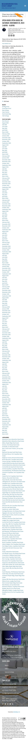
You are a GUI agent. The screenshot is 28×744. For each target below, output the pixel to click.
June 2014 (4, 388)
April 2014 (4, 391)
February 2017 (6, 329)
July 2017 (4, 320)
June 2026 (4, 126)
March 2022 (5, 220)
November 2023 (6, 183)
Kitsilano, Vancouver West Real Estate (12, 518)
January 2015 (5, 375)
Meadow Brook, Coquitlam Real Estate (12, 529)
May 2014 (4, 390)
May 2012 (4, 430)
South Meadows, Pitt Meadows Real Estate (13, 572)
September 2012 (6, 425)
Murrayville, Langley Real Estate (10, 537)
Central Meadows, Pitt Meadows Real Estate (13, 470)
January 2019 (5, 288)
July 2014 (4, 386)
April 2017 (4, 325)
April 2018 (4, 305)
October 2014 (5, 380)
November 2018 (6, 292)
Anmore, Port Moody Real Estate (10, 445)
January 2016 (5, 353)
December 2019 (6, 268)
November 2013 (6, 401)
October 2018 (5, 294)
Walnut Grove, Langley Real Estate (11, 581)
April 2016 (4, 347)
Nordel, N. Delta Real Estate (9, 540)
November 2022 (6, 205)
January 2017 (5, 331)
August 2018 (5, 298)
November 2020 (6, 248)
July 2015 (4, 364)
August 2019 (5, 275)
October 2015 (5, 358)
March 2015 (5, 371)
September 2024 (6, 165)
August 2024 (5, 167)
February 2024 (6, 178)
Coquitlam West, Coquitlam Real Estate (12, 485)
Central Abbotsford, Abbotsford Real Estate (13, 465)
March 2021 (5, 240)
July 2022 (4, 213)
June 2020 (4, 257)
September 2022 (6, 209)
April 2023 (4, 196)
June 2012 (4, 428)
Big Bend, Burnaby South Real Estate (12, 452)
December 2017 (6, 310)
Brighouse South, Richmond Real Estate (12, 457)
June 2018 (4, 301)
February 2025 (6, 156)
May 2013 (4, 412)
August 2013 (5, 406)
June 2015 (4, 366)
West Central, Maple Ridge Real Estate (12, 583)
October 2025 (5, 141)
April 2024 (4, 174)
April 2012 (4, 432)
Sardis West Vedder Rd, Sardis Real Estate (13, 564)
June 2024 (4, 170)
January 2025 (5, 158)
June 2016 (4, 344)
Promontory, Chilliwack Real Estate (11, 555)
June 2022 (4, 215)
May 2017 (4, 323)
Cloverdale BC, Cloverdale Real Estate (12, 480)
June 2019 (4, 279)
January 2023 (5, 202)
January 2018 (5, 309)
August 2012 (5, 426)
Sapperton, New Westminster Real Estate (13, 562)
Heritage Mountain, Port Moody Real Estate (13, 511)
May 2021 (4, 237)
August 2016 (5, 340)
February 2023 (6, 200)
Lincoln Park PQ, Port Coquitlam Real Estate (13, 522)
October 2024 (5, 163)
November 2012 (6, 421)
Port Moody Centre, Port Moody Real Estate (13, 553)
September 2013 (6, 404)
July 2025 (4, 147)
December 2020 (6, 246)
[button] (3, 704)
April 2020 (4, 261)
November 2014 (6, 379)
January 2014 (5, 397)
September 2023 (6, 187)
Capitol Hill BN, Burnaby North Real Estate (13, 463)
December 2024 (6, 159)
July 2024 (4, 169)
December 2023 (6, 182)
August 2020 (5, 253)
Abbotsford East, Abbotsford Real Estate (13, 439)
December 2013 (6, 399)
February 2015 (6, 373)
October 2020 (5, 250)
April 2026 (4, 130)
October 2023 (5, 185)
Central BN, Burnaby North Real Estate (12, 467)
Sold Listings (5, 116)
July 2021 (4, 233)
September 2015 (6, 360)
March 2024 (5, 176)
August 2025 (5, 145)
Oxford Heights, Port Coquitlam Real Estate (13, 544)
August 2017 (5, 318)
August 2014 (5, 384)
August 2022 (5, 211)
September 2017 (6, 316)
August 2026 (5, 123)
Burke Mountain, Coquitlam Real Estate (12, 459)
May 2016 (4, 345)
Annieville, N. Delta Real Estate (10, 446)
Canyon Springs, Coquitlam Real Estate (12, 461)
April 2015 (4, 369)
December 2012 (6, 419)
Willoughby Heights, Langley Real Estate (12, 590)
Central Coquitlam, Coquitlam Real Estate (13, 468)
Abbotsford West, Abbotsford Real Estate (13, 441)
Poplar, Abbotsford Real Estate (10, 551)
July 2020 (4, 255)
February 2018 (6, 307)
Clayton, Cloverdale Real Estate (10, 478)
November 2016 (6, 334)
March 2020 (5, 263)
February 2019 (6, 286)
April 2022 (4, 218)
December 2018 (6, 290)
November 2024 (6, 161)
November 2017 (6, 312)
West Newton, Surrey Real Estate (11, 585)
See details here (6, 43)
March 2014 (5, 393)
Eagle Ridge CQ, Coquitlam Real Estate (12, 492)
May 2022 (4, 216)
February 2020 (6, 264)
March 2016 (5, 349)
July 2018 (4, 299)
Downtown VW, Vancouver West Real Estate (13, 491)
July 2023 (4, 191)
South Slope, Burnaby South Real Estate (12, 573)
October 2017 (5, 314)
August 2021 (5, 231)
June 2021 (4, 235)
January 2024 (5, 180)
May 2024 (4, 172)
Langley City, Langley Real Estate (10, 520)
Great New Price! (6, 108)
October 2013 (5, 402)
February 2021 (6, 242)
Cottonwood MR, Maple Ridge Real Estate (13, 487)
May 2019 (4, 281)
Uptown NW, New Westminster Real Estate (13, 579)
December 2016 (6, 333)
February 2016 (6, 351)
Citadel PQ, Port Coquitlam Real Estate (12, 476)
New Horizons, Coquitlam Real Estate (12, 538)
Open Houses (5, 112)
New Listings (5, 110)
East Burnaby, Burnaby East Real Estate (12, 494)
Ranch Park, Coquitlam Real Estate (11, 557)
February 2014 (6, 395)
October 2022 (5, 207)
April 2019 (4, 283)
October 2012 (5, 423)
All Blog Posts (5, 106)
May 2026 (4, 128)
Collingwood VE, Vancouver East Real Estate (13, 481)
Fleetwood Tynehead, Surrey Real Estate (12, 498)
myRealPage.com (16, 711)
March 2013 (5, 415)
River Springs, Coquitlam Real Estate (11, 559)
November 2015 (6, 356)
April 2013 (4, 414)
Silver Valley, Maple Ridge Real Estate (12, 566)
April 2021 (4, 239)
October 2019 (5, 272)
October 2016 (5, 336)
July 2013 (4, 408)
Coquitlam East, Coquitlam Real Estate (12, 483)
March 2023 (5, 198)
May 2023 (4, 194)
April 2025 (4, 152)
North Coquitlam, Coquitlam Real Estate (12, 542)
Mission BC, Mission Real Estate (10, 533)
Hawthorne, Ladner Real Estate (10, 509)
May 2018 (4, 303)
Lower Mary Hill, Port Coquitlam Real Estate (13, 524)
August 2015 (5, 362)
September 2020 (6, 251)
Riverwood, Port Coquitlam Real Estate (12, 561)
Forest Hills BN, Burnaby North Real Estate (13, 500)
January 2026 (5, 135)
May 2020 (4, 259)
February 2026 (6, 134)
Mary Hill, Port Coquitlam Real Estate (12, 527)
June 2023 (4, 193)
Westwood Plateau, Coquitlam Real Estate (13, 586)
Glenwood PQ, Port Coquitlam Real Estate (13, 505)
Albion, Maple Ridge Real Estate (10, 443)
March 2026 (5, 132)
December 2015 (6, 355)
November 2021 (6, 226)
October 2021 (5, 228)
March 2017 (5, 327)
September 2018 (6, 296)
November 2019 (6, 270)
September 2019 (6, 274)
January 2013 (5, 417)
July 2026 (4, 124)
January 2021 (5, 244)
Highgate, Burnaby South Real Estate (12, 513)
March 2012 (5, 434)
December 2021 (6, 224)
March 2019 (5, 285)
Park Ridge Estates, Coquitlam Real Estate (13, 546)
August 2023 (5, 189)
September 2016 (6, 338)
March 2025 (5, 154)
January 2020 (5, 266)
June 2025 (4, 148)
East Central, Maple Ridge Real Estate (12, 496)
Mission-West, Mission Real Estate (11, 535)
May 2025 (4, 150)
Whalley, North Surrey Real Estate (11, 588)
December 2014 (6, 377)
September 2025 (6, 143)
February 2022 (6, 222)
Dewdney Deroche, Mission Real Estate (12, 489)
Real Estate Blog (6, 114)
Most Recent (5, 121)
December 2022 (6, 204)
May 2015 (4, 368)
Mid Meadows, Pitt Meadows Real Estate (12, 531)
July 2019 (4, 277)
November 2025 (6, 139)
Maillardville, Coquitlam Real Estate (11, 526)
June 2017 (4, 321)
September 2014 (6, 382)
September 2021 (6, 229)
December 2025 (6, 137)
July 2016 (4, 342)
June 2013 (4, 410)
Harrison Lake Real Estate (9, 507)
